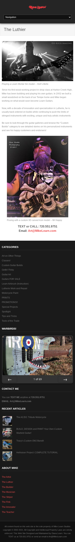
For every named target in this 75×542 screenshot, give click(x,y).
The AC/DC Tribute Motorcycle (31, 417)
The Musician (8, 492)
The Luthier (7, 482)
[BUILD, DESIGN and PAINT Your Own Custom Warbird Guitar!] (7, 432)
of (37, 379)
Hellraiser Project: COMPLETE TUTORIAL (37, 452)
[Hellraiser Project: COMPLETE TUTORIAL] (7, 456)
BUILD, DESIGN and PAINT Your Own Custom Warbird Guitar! (39, 431)
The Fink (6, 502)
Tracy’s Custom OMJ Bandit (30, 441)
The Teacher (8, 512)
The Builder (7, 487)
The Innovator (8, 507)
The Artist (6, 477)
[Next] (65, 379)
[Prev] (10, 379)
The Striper (7, 497)
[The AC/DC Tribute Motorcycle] (7, 420)
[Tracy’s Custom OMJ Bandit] (7, 444)
